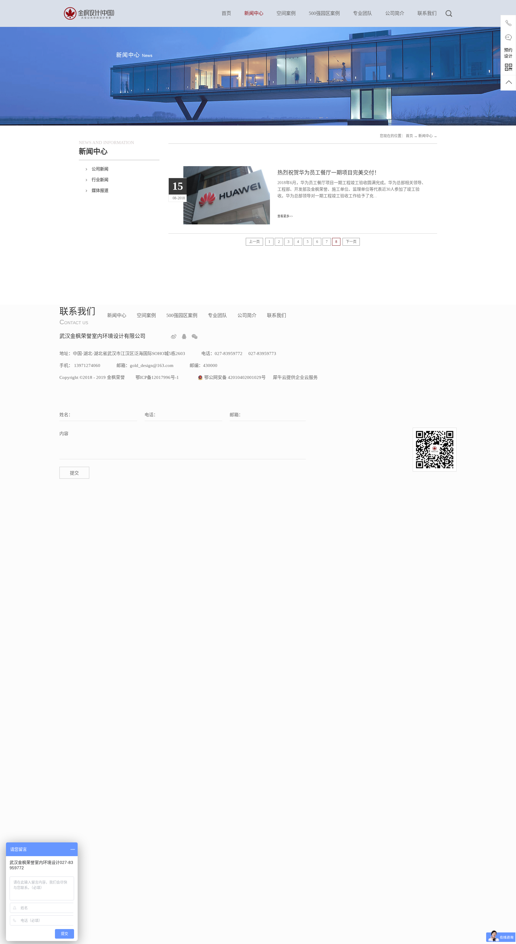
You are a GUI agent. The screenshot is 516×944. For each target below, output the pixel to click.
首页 (226, 13)
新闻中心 (425, 136)
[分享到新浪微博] (173, 336)
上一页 (254, 242)
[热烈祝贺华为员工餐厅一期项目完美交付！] (226, 169)
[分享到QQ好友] (184, 336)
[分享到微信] (194, 336)
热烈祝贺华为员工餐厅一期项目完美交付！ (328, 173)
